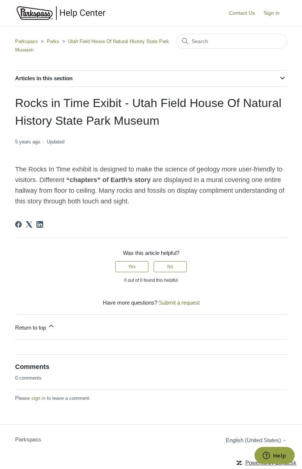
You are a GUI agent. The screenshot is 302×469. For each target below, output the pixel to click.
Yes (132, 266)
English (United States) (254, 440)
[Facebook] (18, 224)
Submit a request (179, 302)
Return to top (31, 327)
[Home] (61, 13)
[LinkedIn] (39, 224)
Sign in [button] (272, 13)
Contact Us (242, 13)
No (170, 266)
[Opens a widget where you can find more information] (274, 456)
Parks (53, 41)
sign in (38, 398)
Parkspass (26, 41)
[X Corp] (29, 224)
